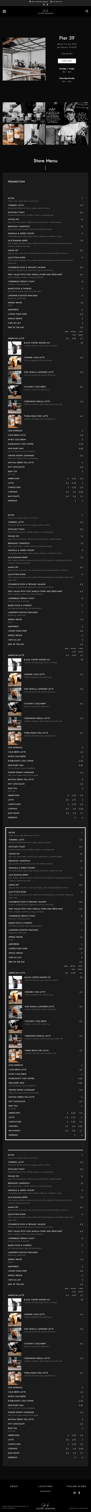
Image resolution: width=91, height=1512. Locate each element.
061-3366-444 (57, 1)
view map (67, 61)
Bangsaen (46, 1491)
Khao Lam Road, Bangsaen (40, 1)
